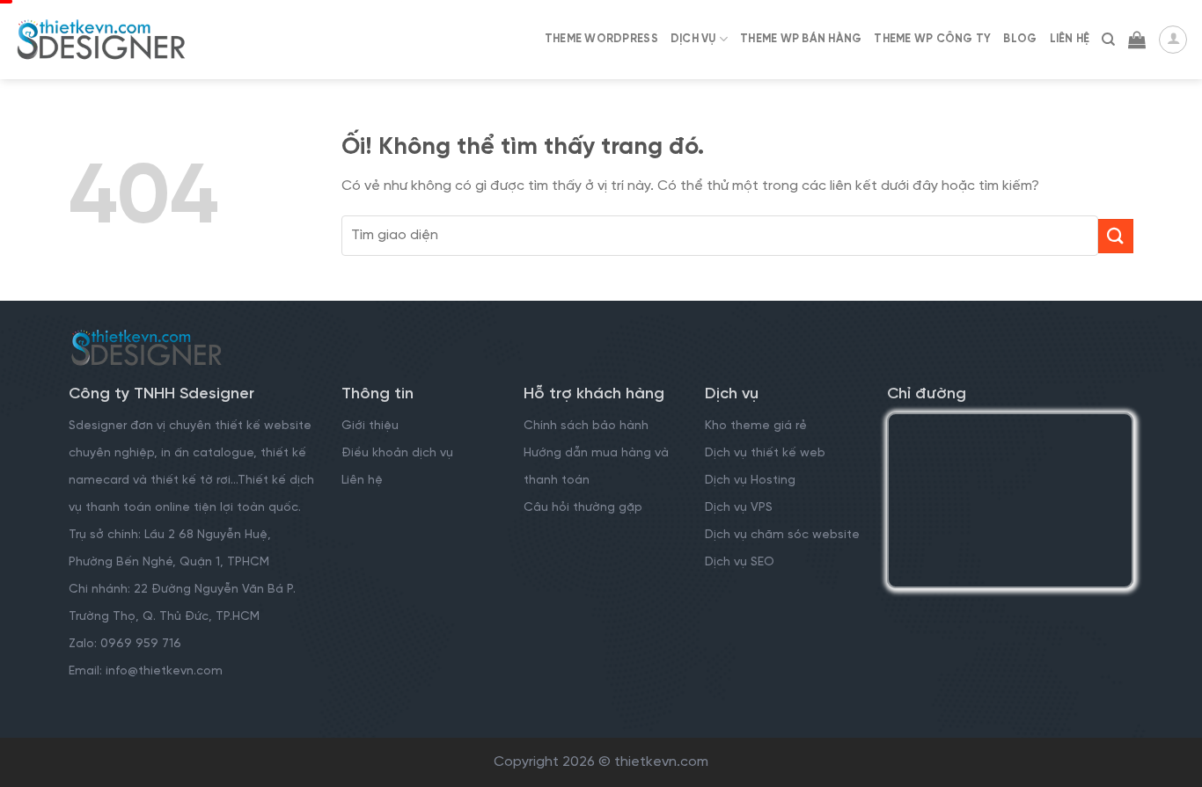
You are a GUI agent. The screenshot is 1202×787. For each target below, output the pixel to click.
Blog (1020, 39)
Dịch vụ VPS (739, 507)
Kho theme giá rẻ (756, 426)
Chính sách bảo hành (586, 426)
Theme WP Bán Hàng (800, 39)
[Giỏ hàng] (1137, 39)
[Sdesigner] (101, 39)
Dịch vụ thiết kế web (767, 453)
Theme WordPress (601, 39)
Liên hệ (362, 480)
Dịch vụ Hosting (750, 480)
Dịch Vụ (693, 39)
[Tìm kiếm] (1108, 39)
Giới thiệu (370, 426)
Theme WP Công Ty (932, 39)
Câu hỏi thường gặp (583, 507)
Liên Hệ (1070, 39)
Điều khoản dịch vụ (397, 453)
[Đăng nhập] (1173, 40)
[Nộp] (1115, 236)
